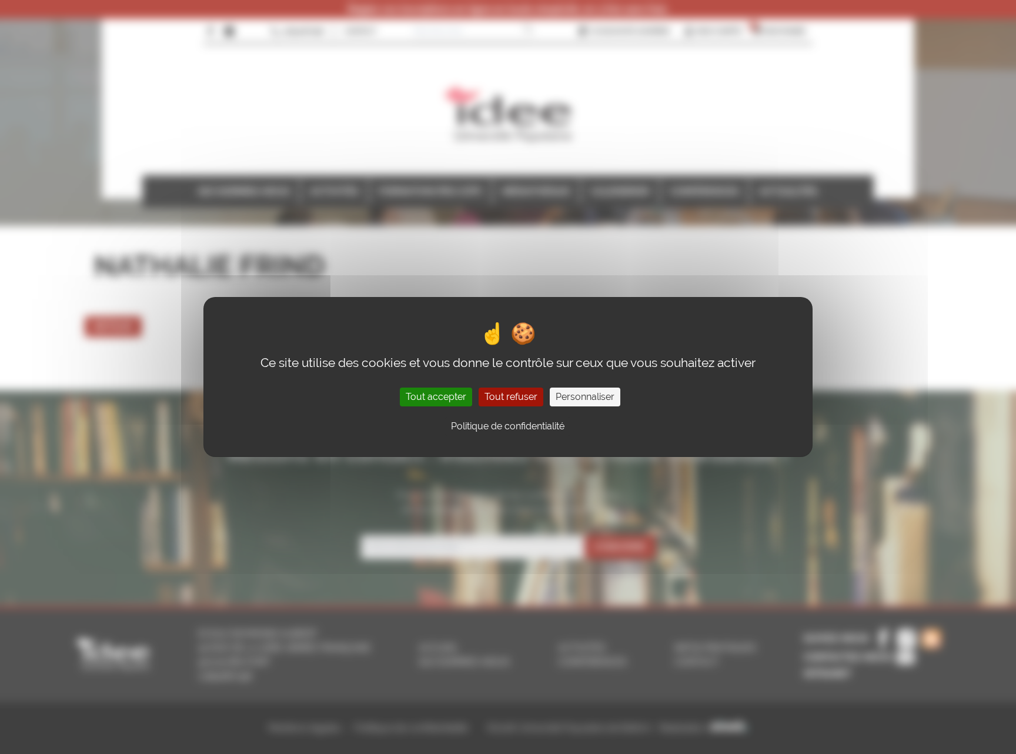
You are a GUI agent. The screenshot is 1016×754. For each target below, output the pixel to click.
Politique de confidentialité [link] (507, 426)
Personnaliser (585, 396)
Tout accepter (436, 396)
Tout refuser (510, 396)
